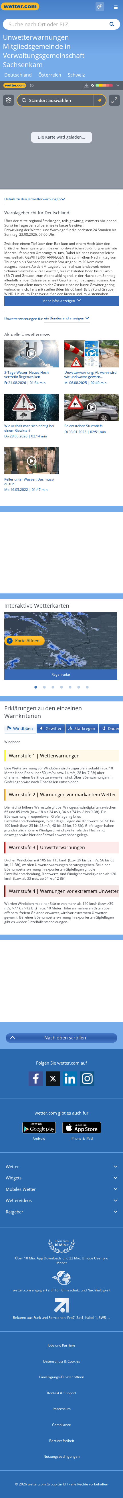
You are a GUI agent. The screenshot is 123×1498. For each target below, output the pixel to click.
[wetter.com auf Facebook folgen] (36, 1079)
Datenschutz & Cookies (61, 1361)
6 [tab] (79, 687)
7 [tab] (87, 687)
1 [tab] (36, 687)
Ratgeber (14, 1212)
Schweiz (76, 75)
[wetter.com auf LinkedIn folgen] (70, 1079)
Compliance (61, 1424)
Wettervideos (19, 1200)
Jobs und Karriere (61, 1345)
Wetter (12, 1166)
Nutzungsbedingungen (61, 1456)
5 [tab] (70, 687)
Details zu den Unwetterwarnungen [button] (32, 199)
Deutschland (18, 75)
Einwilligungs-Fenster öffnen (61, 1377)
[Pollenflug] (100, 6)
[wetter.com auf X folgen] (53, 1080)
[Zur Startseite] (23, 6)
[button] (61, 301)
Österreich (49, 75)
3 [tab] (53, 687)
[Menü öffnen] (113, 6)
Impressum (62, 1408)
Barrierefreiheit (61, 1440)
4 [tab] (61, 687)
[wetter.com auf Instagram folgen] (87, 1079)
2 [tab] (44, 687)
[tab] (20, 728)
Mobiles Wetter (21, 1189)
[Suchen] (110, 24)
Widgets (13, 1178)
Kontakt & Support (61, 1393)
